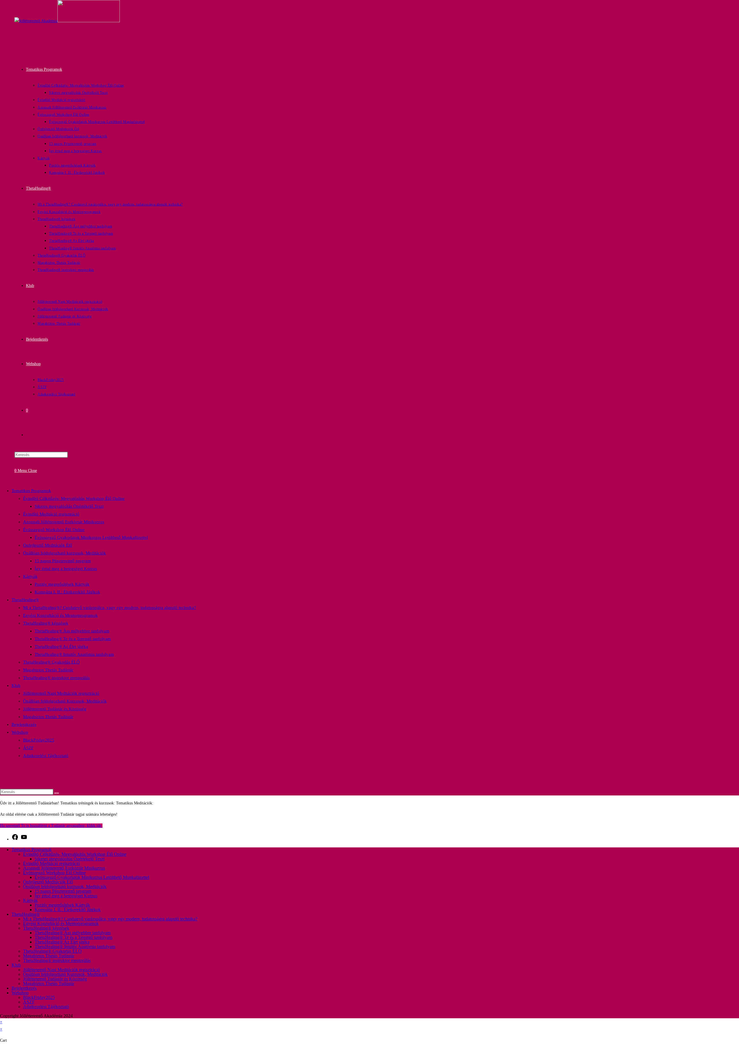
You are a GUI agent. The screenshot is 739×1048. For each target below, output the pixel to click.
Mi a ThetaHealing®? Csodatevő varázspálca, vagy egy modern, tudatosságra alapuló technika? (109, 607)
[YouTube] (23, 839)
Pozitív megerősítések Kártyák (62, 584)
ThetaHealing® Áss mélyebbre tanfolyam (72, 631)
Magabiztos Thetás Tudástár (48, 670)
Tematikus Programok (31, 490)
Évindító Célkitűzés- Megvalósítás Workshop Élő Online (74, 498)
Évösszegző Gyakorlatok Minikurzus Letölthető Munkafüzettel (91, 537)
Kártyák (30, 576)
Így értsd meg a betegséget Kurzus (66, 568)
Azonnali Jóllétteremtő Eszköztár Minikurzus (63, 522)
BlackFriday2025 (38, 740)
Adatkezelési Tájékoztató (45, 755)
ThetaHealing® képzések (45, 623)
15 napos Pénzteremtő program (63, 560)
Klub (16, 685)
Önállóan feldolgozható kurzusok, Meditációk (64, 553)
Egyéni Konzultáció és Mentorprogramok (60, 615)
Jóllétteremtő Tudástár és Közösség (54, 709)
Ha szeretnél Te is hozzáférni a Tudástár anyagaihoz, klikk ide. (51, 825)
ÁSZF (28, 748)
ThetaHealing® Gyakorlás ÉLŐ (51, 662)
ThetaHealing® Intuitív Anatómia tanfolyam (74, 654)
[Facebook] (15, 839)
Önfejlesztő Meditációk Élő (47, 545)
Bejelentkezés (24, 724)
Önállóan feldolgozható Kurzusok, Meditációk (65, 701)
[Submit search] (57, 793)
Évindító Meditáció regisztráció (51, 514)
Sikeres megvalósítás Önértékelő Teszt (69, 506)
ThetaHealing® (25, 599)
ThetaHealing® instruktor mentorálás (56, 677)
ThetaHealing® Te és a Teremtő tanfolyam (73, 638)
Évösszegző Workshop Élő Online (54, 529)
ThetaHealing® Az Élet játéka (61, 646)
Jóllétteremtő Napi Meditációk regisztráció (61, 693)
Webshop (20, 732)
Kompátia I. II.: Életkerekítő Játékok (67, 592)
